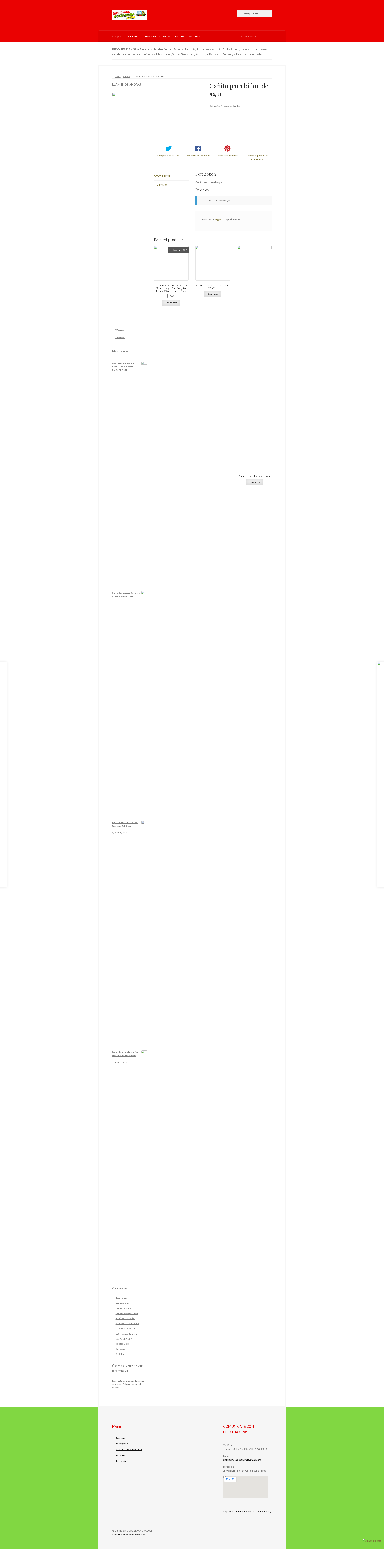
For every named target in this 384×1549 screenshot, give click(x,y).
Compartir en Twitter (168, 155)
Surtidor (126, 76)
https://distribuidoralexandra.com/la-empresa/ (247, 1511)
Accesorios (226, 106)
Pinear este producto (227, 155)
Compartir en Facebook (198, 155)
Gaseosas (120, 1349)
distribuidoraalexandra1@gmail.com (242, 1459)
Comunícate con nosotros (157, 36)
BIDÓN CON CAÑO (125, 1318)
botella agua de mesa (126, 1333)
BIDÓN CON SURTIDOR (128, 1323)
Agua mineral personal (127, 1313)
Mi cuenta (194, 36)
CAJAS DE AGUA (124, 1339)
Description (162, 176)
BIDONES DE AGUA (125, 1328)
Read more (212, 294)
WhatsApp (121, 330)
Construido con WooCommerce (128, 1534)
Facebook (120, 337)
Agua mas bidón (123, 1308)
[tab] (171, 176)
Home (118, 76)
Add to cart (171, 302)
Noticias (179, 36)
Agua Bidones (122, 1303)
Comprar (117, 36)
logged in (219, 219)
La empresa (132, 36)
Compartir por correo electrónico (257, 157)
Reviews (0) (160, 184)
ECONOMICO (122, 1344)
